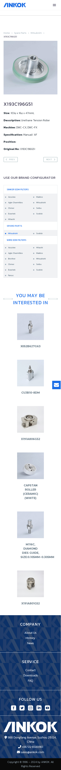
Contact (30, 670)
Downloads (30, 675)
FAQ (30, 680)
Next (49, 159)
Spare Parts (20, 33)
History (30, 638)
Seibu (39, 208)
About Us (30, 632)
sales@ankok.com (32, 752)
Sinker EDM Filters (18, 189)
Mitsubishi (36, 33)
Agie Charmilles (15, 202)
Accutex (11, 196)
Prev (12, 159)
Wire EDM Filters (16, 240)
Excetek (11, 213)
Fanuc (11, 275)
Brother (11, 258)
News (30, 643)
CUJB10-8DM (30, 392)
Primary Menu (54, 5)
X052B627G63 (30, 346)
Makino (39, 196)
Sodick (39, 213)
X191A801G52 (30, 603)
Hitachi (11, 219)
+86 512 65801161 (32, 747)
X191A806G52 (30, 439)
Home (7, 33)
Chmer (11, 208)
